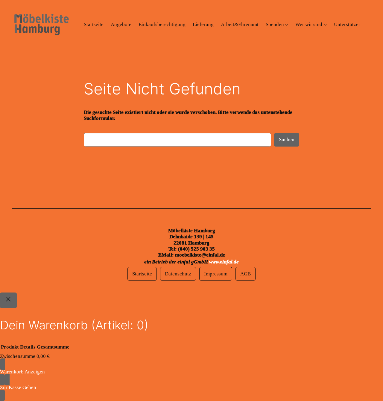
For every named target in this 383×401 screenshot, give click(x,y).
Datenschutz (178, 274)
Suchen (286, 139)
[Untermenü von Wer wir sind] (325, 24)
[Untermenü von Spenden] (286, 24)
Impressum (215, 274)
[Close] (8, 300)
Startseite (142, 274)
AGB (245, 274)
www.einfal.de (224, 262)
